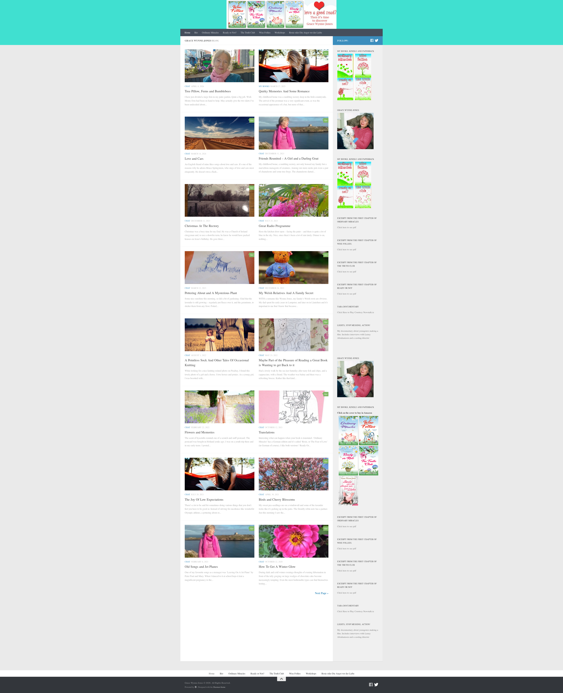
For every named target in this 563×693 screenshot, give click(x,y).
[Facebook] (372, 40)
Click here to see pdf (346, 227)
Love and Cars (194, 158)
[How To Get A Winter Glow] (293, 541)
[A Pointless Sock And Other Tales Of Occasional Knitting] (219, 334)
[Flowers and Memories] (219, 406)
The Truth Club (248, 32)
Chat (187, 86)
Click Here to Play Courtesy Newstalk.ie (355, 312)
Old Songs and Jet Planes (201, 566)
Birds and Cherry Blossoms (277, 499)
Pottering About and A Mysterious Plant (211, 293)
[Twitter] (376, 40)
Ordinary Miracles (210, 32)
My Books (264, 86)
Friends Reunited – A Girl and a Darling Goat (288, 158)
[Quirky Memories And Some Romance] (293, 65)
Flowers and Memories (199, 432)
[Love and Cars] (219, 133)
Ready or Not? (229, 32)
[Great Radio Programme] (293, 200)
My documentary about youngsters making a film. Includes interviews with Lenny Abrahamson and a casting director (357, 334)
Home (187, 32)
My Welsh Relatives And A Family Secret (286, 293)
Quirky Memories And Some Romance (284, 91)
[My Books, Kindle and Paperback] (354, 99)
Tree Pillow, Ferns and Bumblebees (208, 91)
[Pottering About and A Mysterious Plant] (219, 267)
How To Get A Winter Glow (277, 566)
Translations (267, 432)
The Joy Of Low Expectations (204, 499)
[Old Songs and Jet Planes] (219, 541)
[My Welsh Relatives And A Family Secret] (293, 267)
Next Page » (321, 593)
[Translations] (293, 406)
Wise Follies (265, 32)
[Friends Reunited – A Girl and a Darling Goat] (293, 133)
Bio (196, 32)
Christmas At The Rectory (202, 226)
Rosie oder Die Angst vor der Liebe (305, 32)
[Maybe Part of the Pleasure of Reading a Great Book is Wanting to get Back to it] (293, 334)
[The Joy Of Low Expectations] (219, 474)
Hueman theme (219, 687)
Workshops (280, 32)
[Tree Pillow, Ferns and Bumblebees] (219, 65)
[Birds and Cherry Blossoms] (293, 474)
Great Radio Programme (274, 226)
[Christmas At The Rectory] (219, 200)
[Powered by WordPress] (196, 687)
